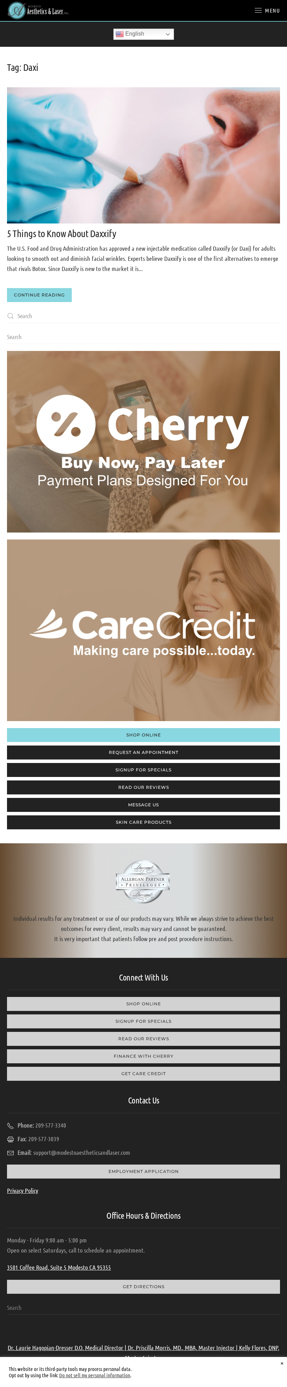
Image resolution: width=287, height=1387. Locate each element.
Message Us (143, 804)
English (134, 34)
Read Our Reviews (143, 787)
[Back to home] (38, 10)
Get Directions (143, 1286)
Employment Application (143, 1171)
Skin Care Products (144, 822)
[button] (267, 10)
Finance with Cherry (144, 1056)
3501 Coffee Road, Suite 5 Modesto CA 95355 (59, 1267)
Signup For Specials (143, 769)
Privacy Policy (22, 1190)
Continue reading (39, 295)
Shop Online (143, 734)
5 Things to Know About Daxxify (61, 233)
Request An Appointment (143, 752)
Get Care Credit (143, 1073)
